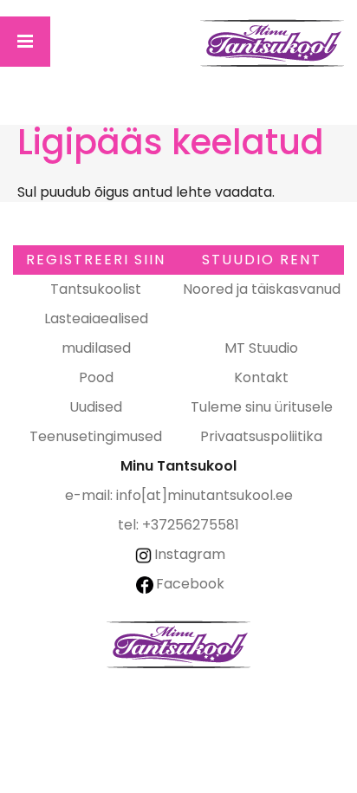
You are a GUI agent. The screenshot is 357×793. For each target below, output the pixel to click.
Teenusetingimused (95, 436)
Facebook (190, 584)
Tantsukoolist (95, 289)
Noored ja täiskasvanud (262, 289)
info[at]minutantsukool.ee (204, 495)
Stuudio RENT (261, 260)
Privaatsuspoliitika (261, 436)
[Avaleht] (272, 42)
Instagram (189, 554)
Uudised (95, 407)
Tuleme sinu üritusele (262, 407)
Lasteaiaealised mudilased (96, 333)
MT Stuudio (261, 348)
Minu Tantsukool (178, 644)
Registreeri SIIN (96, 260)
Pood (96, 377)
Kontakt (261, 377)
